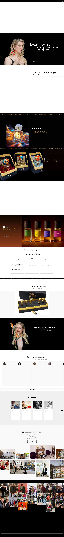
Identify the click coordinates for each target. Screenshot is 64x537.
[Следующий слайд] (62, 411)
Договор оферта (52, 517)
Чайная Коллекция (44, 518)
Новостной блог (35, 516)
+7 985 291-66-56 (52, 515)
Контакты (34, 518)
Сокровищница (43, 519)
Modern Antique (44, 517)
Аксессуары (43, 521)
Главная (34, 515)
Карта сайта (34, 519)
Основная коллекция (44, 516)
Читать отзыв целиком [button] (36, 383)
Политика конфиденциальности (53, 516)
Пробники (34, 517)
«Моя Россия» (43, 515)
